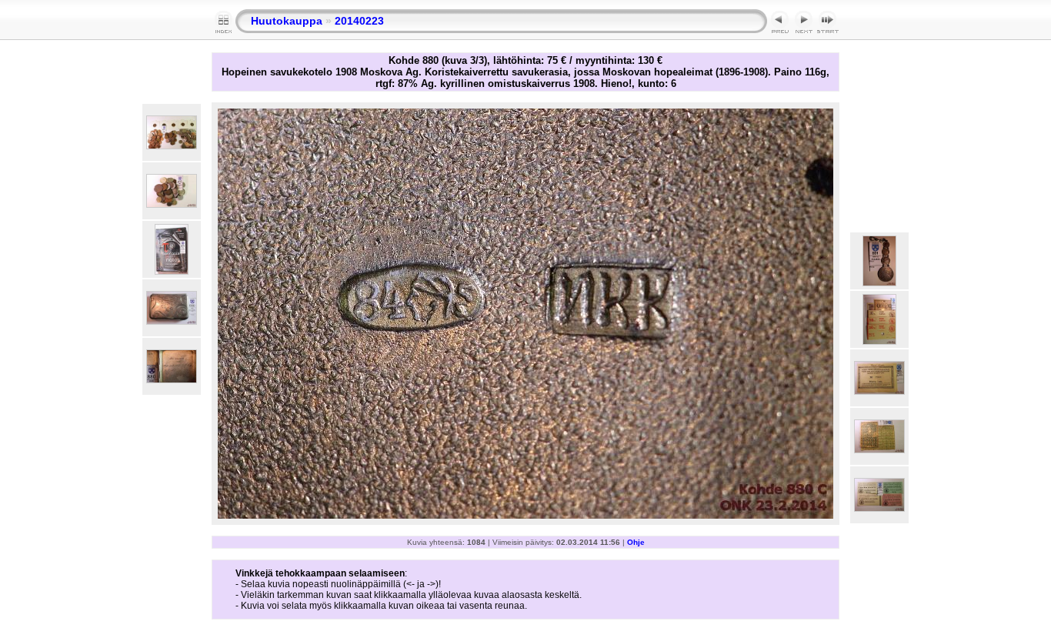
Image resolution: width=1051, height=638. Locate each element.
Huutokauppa (286, 21)
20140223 (359, 21)
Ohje (636, 542)
